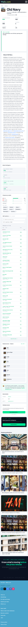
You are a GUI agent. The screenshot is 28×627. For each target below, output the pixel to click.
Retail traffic (3, 608)
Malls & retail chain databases (7, 610)
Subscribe (3, 615)
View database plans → (14, 412)
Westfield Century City (19, 130)
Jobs (2, 617)
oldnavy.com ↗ (11, 401)
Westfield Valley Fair (7, 130)
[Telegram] (7, 589)
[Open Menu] (26, 2)
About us (3, 594)
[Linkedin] (2, 589)
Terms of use (4, 624)
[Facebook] (10, 589)
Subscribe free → (14, 424)
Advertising (3, 597)
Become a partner (5, 613)
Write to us (3, 604)
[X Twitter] (5, 589)
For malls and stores (5, 599)
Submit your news (5, 601)
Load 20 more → (14, 338)
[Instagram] (13, 589)
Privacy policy (4, 622)
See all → (23, 343)
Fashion (9, 396)
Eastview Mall (15, 134)
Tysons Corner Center (10, 137)
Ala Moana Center (12, 132)
